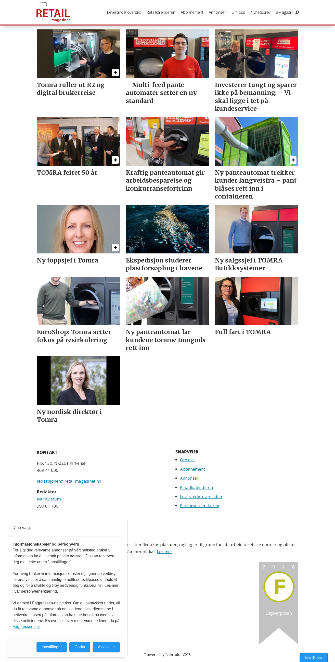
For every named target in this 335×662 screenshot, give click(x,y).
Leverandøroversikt (124, 12)
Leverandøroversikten (201, 496)
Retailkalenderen (160, 12)
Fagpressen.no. (26, 627)
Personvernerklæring (200, 505)
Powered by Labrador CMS (167, 654)
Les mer (164, 551)
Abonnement (192, 12)
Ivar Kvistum (49, 499)
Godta (80, 647)
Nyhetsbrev (260, 12)
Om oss (238, 12)
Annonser (217, 12)
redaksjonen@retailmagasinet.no (69, 481)
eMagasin (284, 12)
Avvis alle (106, 647)
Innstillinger (313, 657)
